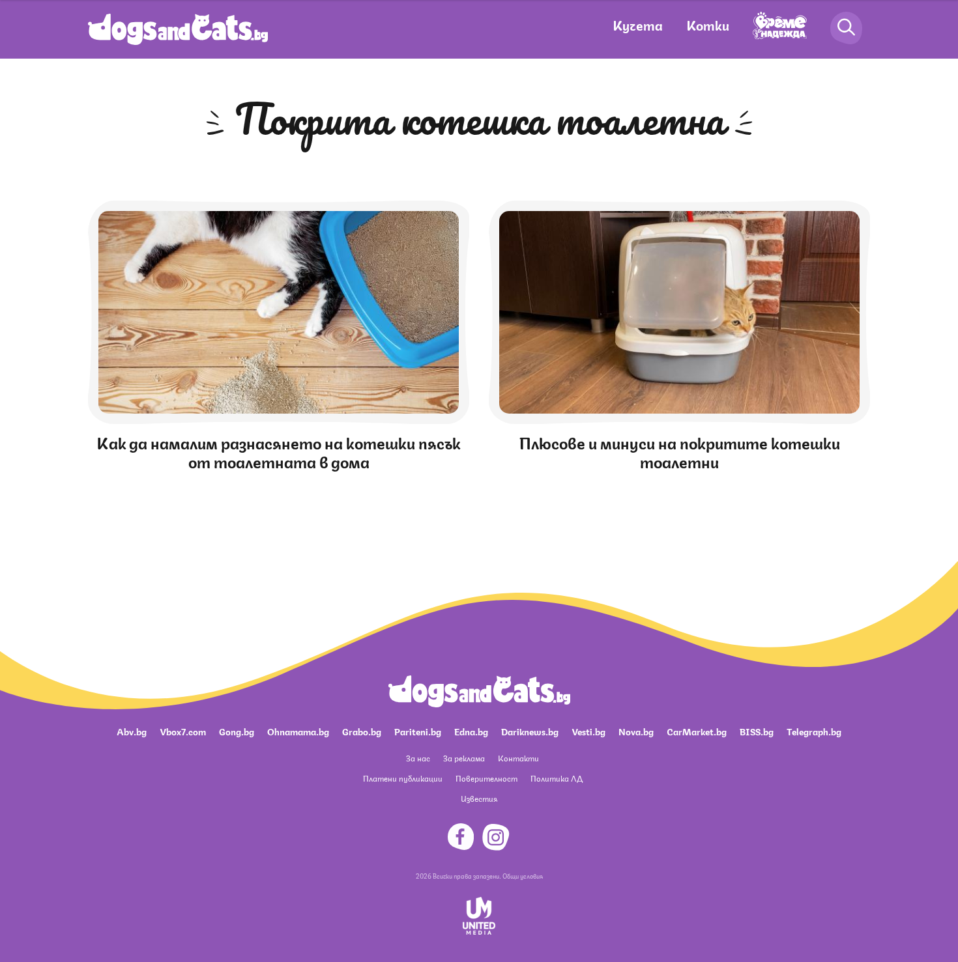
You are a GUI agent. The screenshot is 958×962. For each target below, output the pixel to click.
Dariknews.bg (530, 730)
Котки (707, 24)
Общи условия (522, 875)
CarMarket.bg (697, 730)
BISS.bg (757, 730)
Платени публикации (403, 778)
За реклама (464, 757)
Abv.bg (132, 730)
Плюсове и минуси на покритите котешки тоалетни (679, 451)
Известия (479, 798)
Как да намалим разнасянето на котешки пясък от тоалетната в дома (278, 451)
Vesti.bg (588, 730)
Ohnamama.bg (298, 730)
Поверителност (486, 778)
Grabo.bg (361, 730)
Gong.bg (236, 730)
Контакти (518, 757)
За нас (418, 757)
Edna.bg (471, 730)
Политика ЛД (556, 778)
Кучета (638, 24)
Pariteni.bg (417, 730)
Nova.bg (636, 730)
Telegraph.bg (814, 730)
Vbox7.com (183, 730)
